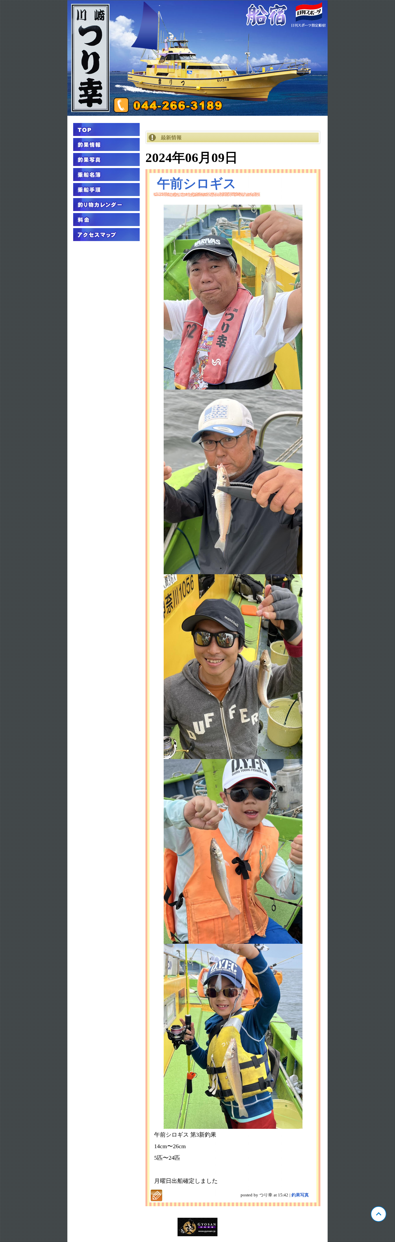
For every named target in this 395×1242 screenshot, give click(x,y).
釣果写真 (300, 1195)
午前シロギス (196, 183)
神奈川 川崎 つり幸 (197, 58)
